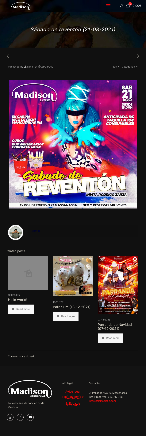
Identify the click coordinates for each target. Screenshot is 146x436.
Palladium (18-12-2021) (72, 307)
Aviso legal (72, 391)
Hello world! (17, 300)
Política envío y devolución (73, 397)
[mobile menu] (108, 5)
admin (30, 66)
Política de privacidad (73, 404)
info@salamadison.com (102, 400)
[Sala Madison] (20, 5)
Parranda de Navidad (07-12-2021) (115, 327)
